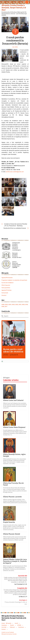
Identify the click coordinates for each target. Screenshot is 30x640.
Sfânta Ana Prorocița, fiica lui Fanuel (13, 484)
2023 (13, 304)
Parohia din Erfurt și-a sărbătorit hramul (15, 228)
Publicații (12, 627)
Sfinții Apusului (6, 285)
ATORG (19, 625)
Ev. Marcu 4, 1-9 (23, 596)
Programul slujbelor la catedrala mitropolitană (14, 280)
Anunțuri (4, 295)
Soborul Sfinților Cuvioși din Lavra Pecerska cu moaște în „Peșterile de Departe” (15, 561)
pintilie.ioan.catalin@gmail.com (15, 171)
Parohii (12, 625)
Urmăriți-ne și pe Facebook (8, 632)
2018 (3, 306)
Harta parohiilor (6, 287)
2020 (23, 304)
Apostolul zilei (22, 576)
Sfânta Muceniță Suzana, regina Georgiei (14, 455)
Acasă (3, 623)
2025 (6, 304)
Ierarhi (16, 623)
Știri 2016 (15, 47)
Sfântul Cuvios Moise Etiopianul (14, 427)
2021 (20, 304)
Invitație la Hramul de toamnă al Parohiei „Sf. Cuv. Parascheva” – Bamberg (15, 224)
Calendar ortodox (11, 380)
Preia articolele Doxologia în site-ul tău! (16, 603)
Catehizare (21, 627)
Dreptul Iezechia (9, 522)
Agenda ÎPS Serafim (7, 277)
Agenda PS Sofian (6, 290)
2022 (16, 304)
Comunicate (5, 292)
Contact (4, 629)
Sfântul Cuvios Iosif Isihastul (13, 400)
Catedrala (4, 625)
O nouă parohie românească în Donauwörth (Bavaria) (15, 40)
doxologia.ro (23, 600)
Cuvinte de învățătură (7, 282)
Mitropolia (8, 623)
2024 (9, 304)
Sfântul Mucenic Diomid (11, 534)
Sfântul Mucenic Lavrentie (12, 497)
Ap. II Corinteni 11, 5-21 (20, 584)
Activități (4, 627)
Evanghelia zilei (22, 588)
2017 (6, 306)
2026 (3, 304)
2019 (26, 304)
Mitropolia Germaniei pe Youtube (9, 634)
